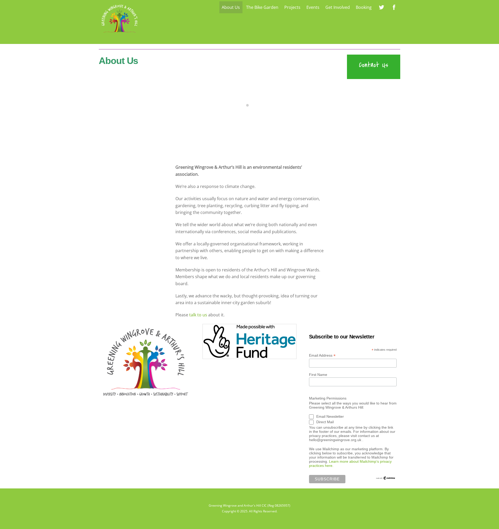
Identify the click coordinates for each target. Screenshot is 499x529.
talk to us (198, 315)
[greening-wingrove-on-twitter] (381, 7)
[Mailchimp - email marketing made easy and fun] (386, 478)
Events (312, 7)
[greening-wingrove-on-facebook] (394, 7)
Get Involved (337, 7)
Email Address (322, 355)
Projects (292, 7)
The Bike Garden (262, 7)
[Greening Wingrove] (119, 33)
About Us (231, 7)
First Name (318, 375)
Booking (364, 7)
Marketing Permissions (327, 398)
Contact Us (373, 65)
